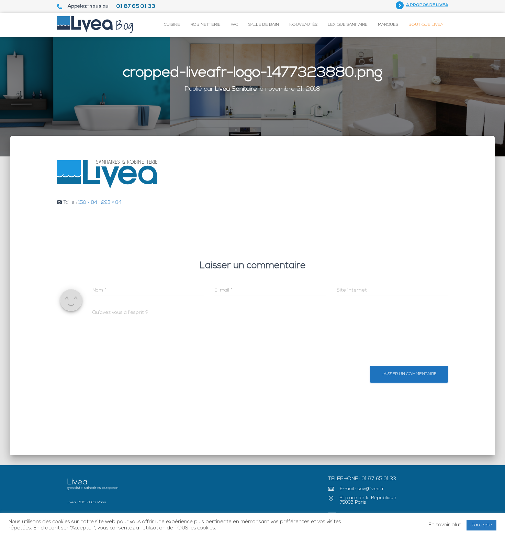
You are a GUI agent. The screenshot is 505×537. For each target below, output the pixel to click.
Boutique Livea (425, 25)
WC (234, 25)
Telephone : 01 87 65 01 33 (362, 479)
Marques (388, 25)
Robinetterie (205, 25)
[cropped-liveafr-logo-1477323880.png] (107, 174)
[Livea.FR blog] (95, 24)
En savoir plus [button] (444, 525)
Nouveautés (303, 25)
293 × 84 (111, 202)
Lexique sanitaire (348, 25)
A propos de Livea (427, 5)
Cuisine (172, 25)
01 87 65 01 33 (135, 6)
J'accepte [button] (481, 525)
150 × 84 (87, 202)
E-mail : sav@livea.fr (362, 489)
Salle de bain (263, 25)
